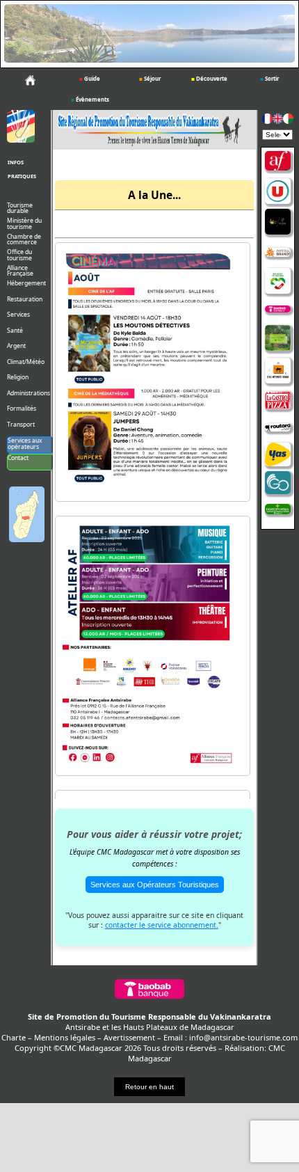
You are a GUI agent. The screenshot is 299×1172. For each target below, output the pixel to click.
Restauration (24, 299)
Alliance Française (20, 271)
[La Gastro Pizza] (278, 401)
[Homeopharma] (278, 510)
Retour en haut (149, 1087)
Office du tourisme (19, 255)
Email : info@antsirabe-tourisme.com (230, 1037)
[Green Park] (278, 339)
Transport (21, 425)
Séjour (150, 78)
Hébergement (26, 283)
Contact (18, 458)
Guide (89, 78)
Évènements (90, 99)
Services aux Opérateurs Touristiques (154, 884)
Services (18, 315)
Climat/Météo (26, 362)
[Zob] (278, 372)
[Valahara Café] (278, 223)
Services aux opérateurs (25, 443)
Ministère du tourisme (24, 224)
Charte (13, 1037)
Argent (16, 346)
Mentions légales (64, 1037)
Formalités (21, 409)
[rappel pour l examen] (148, 489)
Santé (15, 331)
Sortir (269, 78)
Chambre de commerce (24, 240)
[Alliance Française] (278, 162)
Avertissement (129, 1037)
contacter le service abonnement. (161, 925)
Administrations (28, 393)
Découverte (209, 78)
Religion (18, 377)
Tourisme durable (20, 209)
